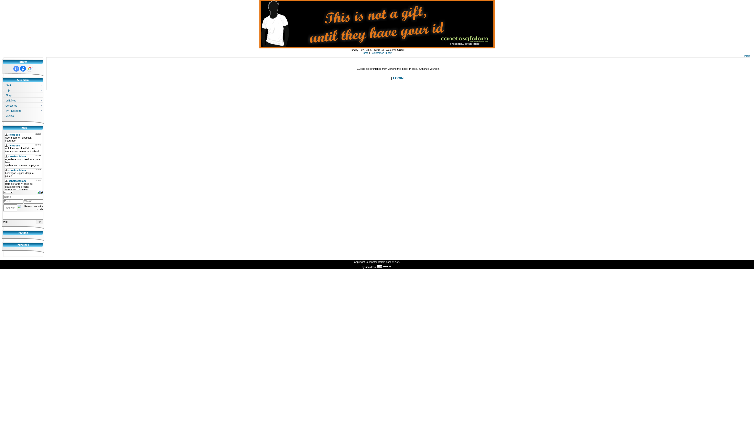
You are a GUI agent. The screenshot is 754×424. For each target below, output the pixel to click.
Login (389, 52)
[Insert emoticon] (41, 192)
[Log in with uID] (16, 69)
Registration (377, 52)
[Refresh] (38, 192)
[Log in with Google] (30, 69)
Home (365, 52)
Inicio (747, 55)
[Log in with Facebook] (23, 69)
